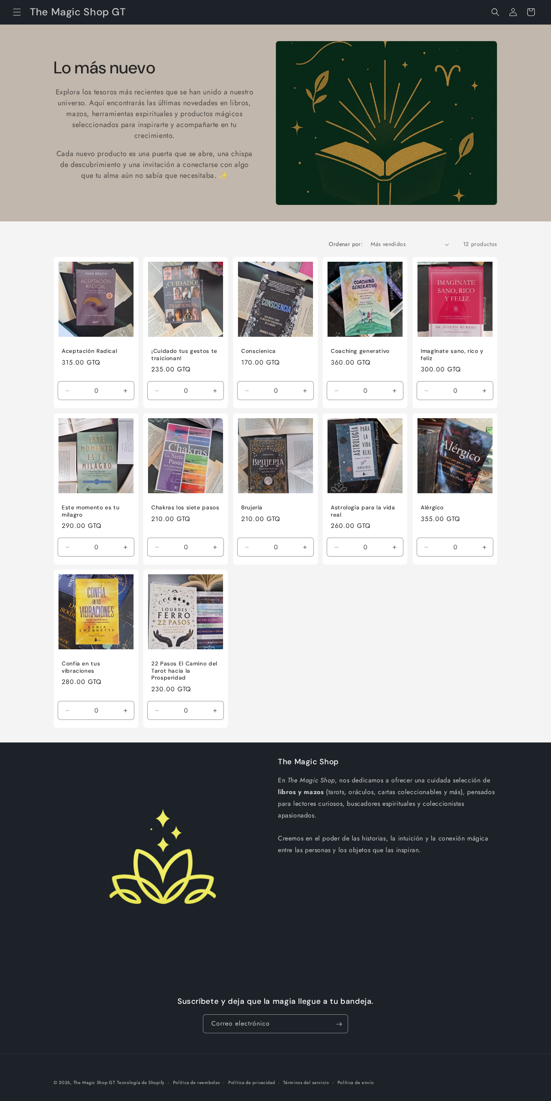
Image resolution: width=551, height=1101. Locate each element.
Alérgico (432, 507)
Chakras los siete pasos (185, 507)
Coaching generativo (360, 351)
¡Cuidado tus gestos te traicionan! (184, 355)
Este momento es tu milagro (90, 511)
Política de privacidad (251, 1082)
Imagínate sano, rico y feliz (452, 355)
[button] (17, 12)
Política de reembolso (196, 1082)
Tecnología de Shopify (141, 1082)
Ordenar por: (346, 244)
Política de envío (356, 1082)
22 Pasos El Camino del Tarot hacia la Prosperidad (184, 671)
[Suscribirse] (339, 1024)
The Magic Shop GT (94, 1082)
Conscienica (258, 351)
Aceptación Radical (89, 351)
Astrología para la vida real (363, 511)
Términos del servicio (306, 1082)
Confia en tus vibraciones (81, 668)
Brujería (252, 507)
